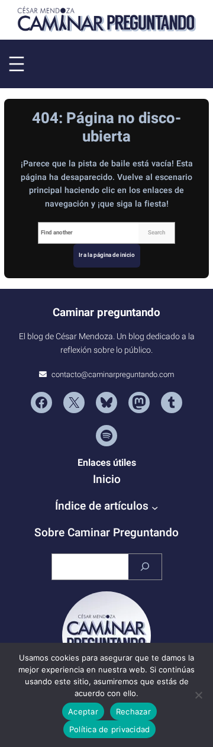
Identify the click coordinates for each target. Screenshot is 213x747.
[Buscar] (145, 566)
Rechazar (133, 711)
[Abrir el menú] (16, 63)
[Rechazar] (198, 695)
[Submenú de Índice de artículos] (154, 507)
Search (156, 232)
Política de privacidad (109, 729)
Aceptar (83, 711)
